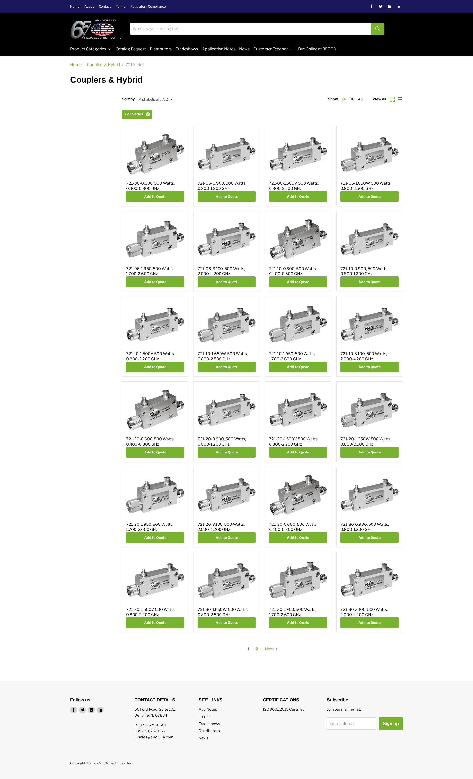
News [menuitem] (244, 49)
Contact (105, 6)
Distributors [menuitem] (161, 49)
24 (344, 99)
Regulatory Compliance (148, 6)
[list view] (399, 99)
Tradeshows (209, 724)
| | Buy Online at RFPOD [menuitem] (315, 49)
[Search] (377, 29)
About (89, 6)
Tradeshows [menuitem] (187, 49)
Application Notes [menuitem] (218, 49)
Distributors (209, 731)
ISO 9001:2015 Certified (284, 709)
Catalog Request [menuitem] (131, 49)
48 (360, 99)
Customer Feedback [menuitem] (272, 49)
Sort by (128, 99)
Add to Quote (155, 196)
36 (352, 99)
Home (75, 6)
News (203, 738)
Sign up (391, 723)
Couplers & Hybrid (103, 65)
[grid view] (392, 99)
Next (269, 649)
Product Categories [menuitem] (88, 49)
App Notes (208, 709)
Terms (120, 6)
